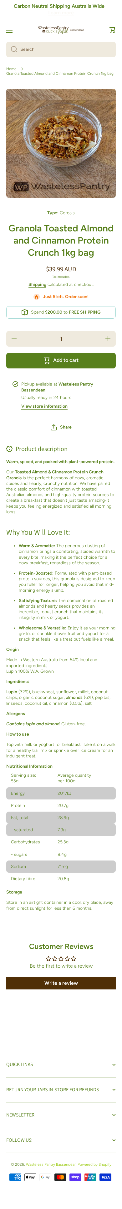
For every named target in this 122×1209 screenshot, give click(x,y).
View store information (44, 406)
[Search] (11, 49)
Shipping (37, 284)
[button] (112, 30)
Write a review (61, 983)
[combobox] (61, 49)
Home (11, 69)
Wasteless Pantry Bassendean (51, 1164)
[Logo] (61, 30)
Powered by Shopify (94, 1164)
